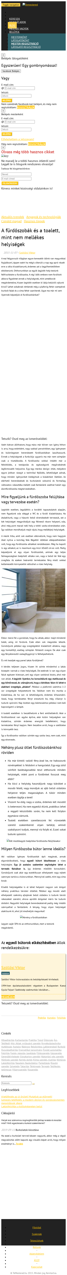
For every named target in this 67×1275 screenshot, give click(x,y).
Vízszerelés (32, 1069)
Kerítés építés (26, 1059)
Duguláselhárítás (9, 1049)
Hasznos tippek (34, 221)
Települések (36, 1240)
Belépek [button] (14, 31)
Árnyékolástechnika (51, 1043)
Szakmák (37, 1234)
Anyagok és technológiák (43, 217)
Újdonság (48, 1040)
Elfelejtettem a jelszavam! (17, 139)
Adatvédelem (36, 1253)
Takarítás (24, 1066)
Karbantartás (21, 1040)
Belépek (7, 100)
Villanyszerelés (19, 1069)
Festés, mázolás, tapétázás (23, 1053)
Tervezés (45, 1066)
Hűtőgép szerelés (9, 1059)
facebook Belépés (11, 71)
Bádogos (26, 1046)
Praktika (42, 1017)
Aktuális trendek (12, 217)
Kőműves (61, 1059)
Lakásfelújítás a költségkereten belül (21, 1106)
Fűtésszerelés (43, 1053)
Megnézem (8, 996)
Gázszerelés (56, 1053)
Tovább (19, 1143)
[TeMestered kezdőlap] (30, 4)
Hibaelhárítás (7, 1040)
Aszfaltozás (6, 1046)
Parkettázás (44, 1063)
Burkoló (61, 1046)
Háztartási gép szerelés (52, 1056)
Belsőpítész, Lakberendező (44, 1046)
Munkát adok (17, 22)
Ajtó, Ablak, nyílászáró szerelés (26, 1043)
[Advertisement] (33, 333)
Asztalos (5, 973)
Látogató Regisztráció (26, 47)
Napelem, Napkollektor (26, 1063)
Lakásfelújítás (8, 1063)
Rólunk (37, 1247)
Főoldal (37, 1227)
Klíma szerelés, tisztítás (44, 1059)
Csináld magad (11, 221)
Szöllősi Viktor (27, 252)
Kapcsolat (36, 1266)
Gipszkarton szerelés (30, 1056)
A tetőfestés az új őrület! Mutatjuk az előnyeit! (26, 1096)
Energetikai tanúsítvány (30, 1049)
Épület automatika (52, 1049)
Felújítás (61, 1017)
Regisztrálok (26, 107)
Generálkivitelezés (10, 1056)
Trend (40, 1040)
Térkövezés (35, 1066)
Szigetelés (15, 1066)
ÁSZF (37, 1260)
